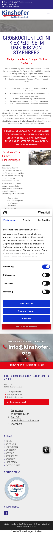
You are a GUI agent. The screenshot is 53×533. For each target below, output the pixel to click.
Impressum (11, 462)
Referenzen (11, 456)
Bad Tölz (16, 417)
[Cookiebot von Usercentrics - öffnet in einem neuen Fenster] (38, 212)
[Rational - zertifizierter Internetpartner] (26, 489)
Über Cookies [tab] (43, 220)
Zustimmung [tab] (9, 220)
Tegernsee (17, 410)
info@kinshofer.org (12, 6)
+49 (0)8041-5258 (11, 4)
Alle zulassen (26, 303)
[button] (47, 14)
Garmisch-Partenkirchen (25, 421)
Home (8, 441)
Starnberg (16, 424)
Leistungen (11, 447)
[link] (7, 402)
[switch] (46, 275)
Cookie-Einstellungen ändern (26, 531)
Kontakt (10, 459)
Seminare (10, 450)
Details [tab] (26, 220)
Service (9, 453)
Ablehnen (26, 319)
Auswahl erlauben (26, 311)
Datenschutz (12, 465)
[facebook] (6, 513)
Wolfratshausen (20, 414)
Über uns (10, 444)
